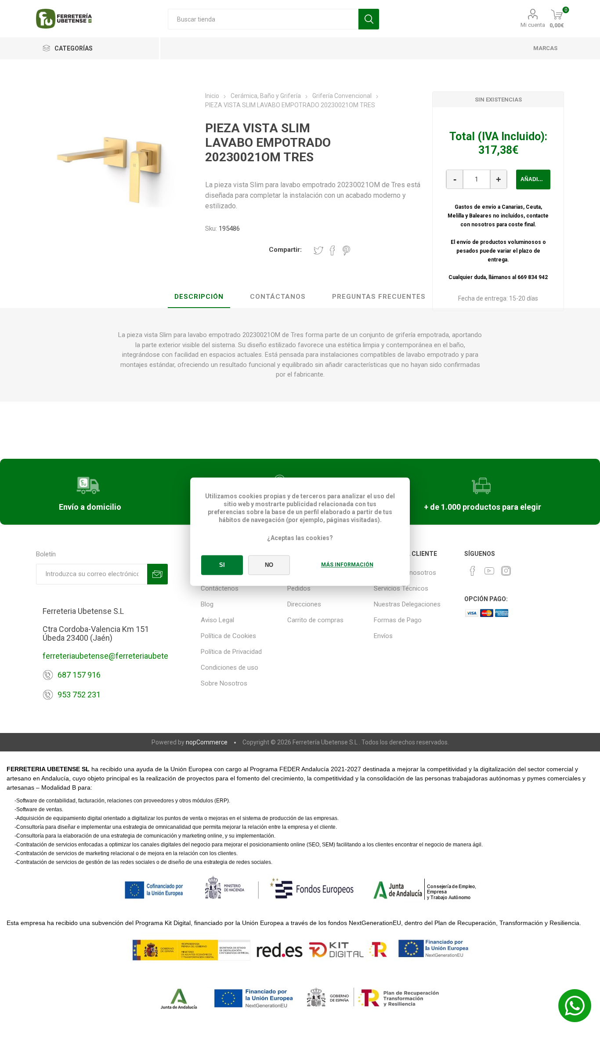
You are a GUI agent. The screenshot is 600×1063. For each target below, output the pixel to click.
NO (269, 565)
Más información (347, 565)
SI (222, 565)
